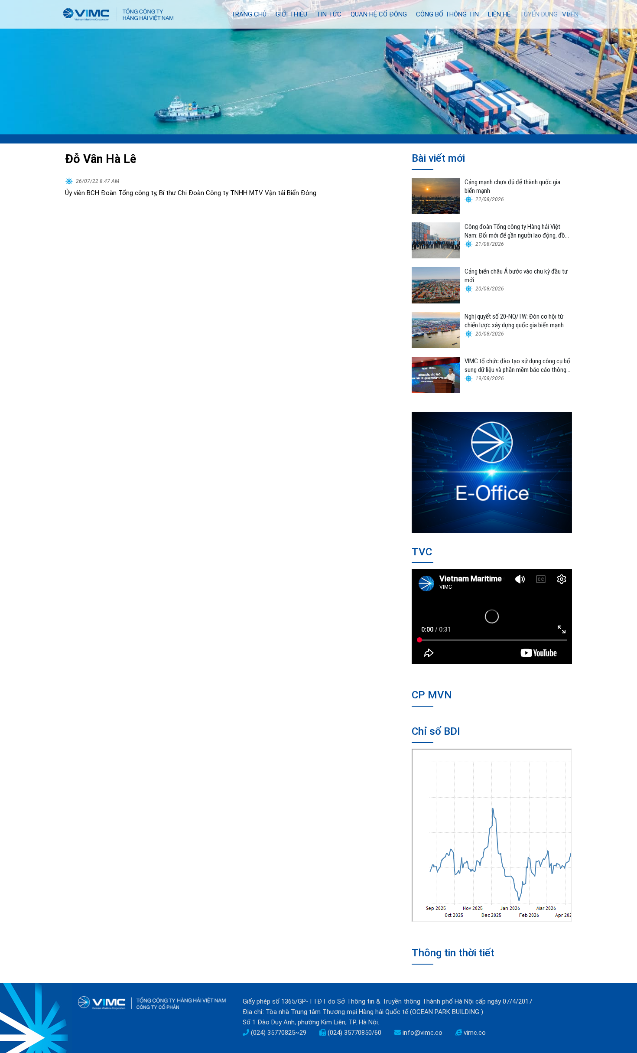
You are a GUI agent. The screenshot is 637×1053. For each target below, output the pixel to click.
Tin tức (328, 14)
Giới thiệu (291, 14)
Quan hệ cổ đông (379, 14)
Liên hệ (499, 14)
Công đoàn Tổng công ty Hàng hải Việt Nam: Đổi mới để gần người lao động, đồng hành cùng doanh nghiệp (518, 231)
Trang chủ (248, 14)
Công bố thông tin (447, 14)
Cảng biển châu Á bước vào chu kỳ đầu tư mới (516, 275)
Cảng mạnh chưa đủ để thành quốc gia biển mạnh (512, 186)
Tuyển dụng (539, 14)
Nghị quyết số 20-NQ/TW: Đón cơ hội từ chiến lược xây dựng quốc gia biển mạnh (514, 321)
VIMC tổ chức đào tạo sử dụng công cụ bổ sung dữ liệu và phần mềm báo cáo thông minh (517, 365)
